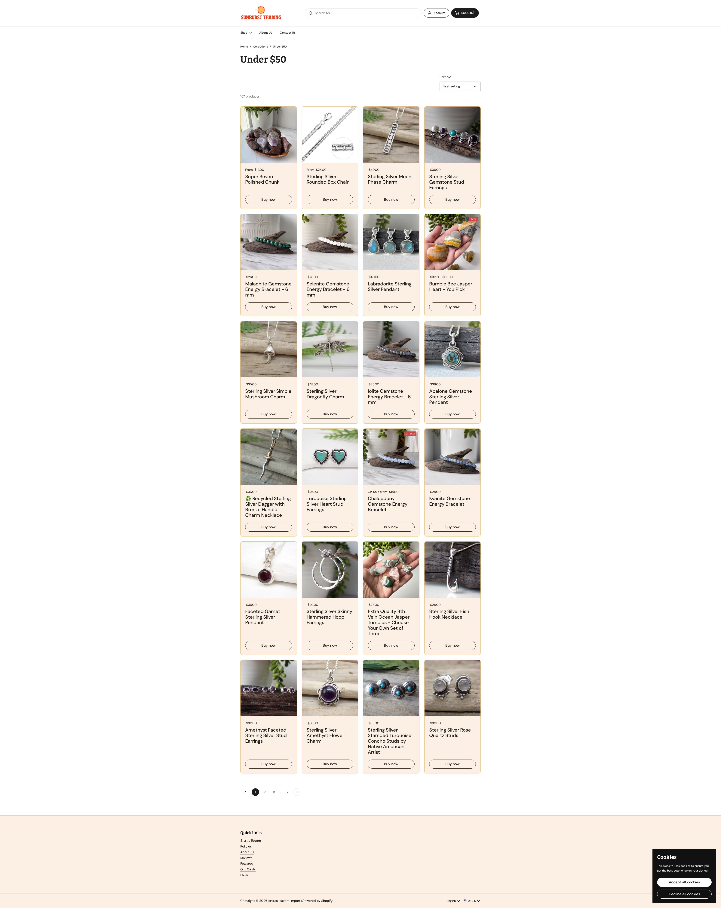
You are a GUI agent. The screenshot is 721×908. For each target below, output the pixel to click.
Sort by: (445, 77)
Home (244, 46)
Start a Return (250, 840)
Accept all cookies (684, 882)
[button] (465, 13)
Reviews (246, 858)
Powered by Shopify (318, 901)
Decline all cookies (684, 894)
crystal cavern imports (285, 901)
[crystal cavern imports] (261, 13)
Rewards (246, 863)
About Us (247, 852)
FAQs (244, 875)
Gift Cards (248, 869)
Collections (260, 46)
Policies (246, 846)
